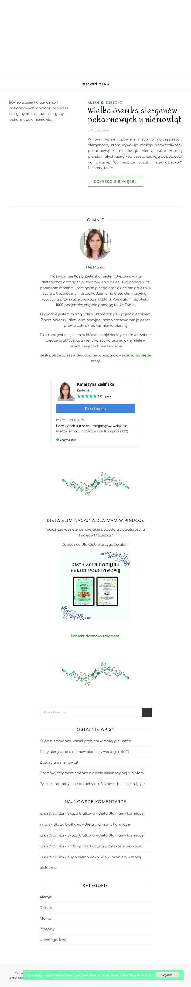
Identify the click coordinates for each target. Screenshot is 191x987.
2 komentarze (98, 130)
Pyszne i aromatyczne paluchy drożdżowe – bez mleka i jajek (93, 784)
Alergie (95, 102)
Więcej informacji (140, 975)
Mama (45, 919)
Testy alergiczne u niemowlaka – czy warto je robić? (84, 752)
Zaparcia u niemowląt (59, 763)
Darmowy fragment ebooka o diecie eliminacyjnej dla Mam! (92, 773)
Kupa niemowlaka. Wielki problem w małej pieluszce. (86, 741)
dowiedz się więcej (115, 181)
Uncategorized (53, 940)
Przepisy (47, 929)
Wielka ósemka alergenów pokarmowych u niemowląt (134, 115)
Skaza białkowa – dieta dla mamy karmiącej (105, 814)
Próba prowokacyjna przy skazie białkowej (104, 846)
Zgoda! (167, 975)
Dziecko (114, 102)
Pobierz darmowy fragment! (95, 636)
